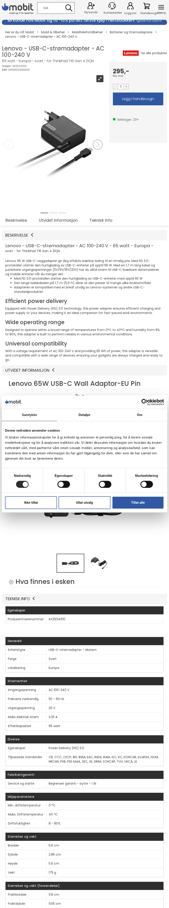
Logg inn (130, 6)
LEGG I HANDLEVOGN (138, 99)
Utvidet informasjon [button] (27, 370)
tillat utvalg (84, 502)
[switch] (63, 484)
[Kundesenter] (112, 5)
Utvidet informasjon (58, 220)
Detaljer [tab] (85, 415)
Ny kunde (91, 12)
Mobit (30, 32)
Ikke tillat (31, 502)
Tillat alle (138, 502)
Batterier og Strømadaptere (131, 32)
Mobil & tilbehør (53, 32)
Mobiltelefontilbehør (87, 32)
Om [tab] (139, 415)
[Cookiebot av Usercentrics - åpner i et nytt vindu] (144, 402)
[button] (84, 235)
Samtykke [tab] (29, 415)
